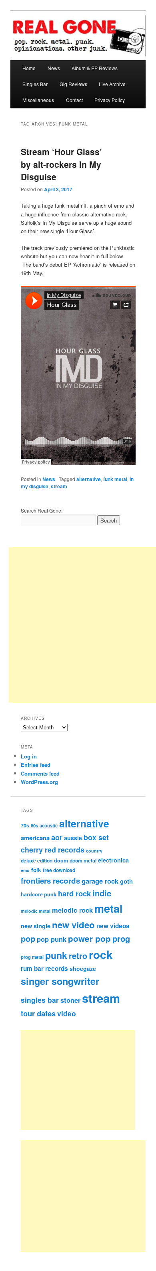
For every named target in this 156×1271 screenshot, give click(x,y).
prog (121, 938)
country (94, 851)
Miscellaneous (38, 99)
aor (56, 837)
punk (56, 955)
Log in (29, 756)
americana (35, 837)
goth (126, 881)
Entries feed (35, 764)
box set (96, 837)
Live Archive (112, 84)
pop (28, 938)
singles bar (40, 1000)
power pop (89, 938)
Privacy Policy (109, 99)
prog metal (32, 957)
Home (29, 68)
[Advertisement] (87, 1080)
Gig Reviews (73, 84)
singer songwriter (60, 981)
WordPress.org (39, 782)
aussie (73, 838)
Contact (74, 99)
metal (108, 908)
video (66, 1013)
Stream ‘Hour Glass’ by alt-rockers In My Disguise (61, 164)
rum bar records (44, 968)
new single (35, 926)
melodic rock (72, 910)
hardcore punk (38, 894)
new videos (113, 925)
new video (73, 924)
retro (78, 955)
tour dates (38, 1013)
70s (25, 825)
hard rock (74, 893)
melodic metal (35, 911)
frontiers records (50, 880)
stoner (70, 1000)
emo (25, 870)
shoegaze (83, 968)
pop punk (51, 939)
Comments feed (40, 773)
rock (101, 954)
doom (61, 860)
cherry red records (52, 850)
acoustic (49, 825)
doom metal (83, 860)
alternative (88, 479)
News (54, 68)
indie (101, 893)
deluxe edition (36, 860)
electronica (113, 860)
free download (59, 870)
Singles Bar (35, 84)
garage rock (100, 881)
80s (34, 825)
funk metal (115, 479)
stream (59, 486)
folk (36, 870)
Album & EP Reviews (95, 68)
